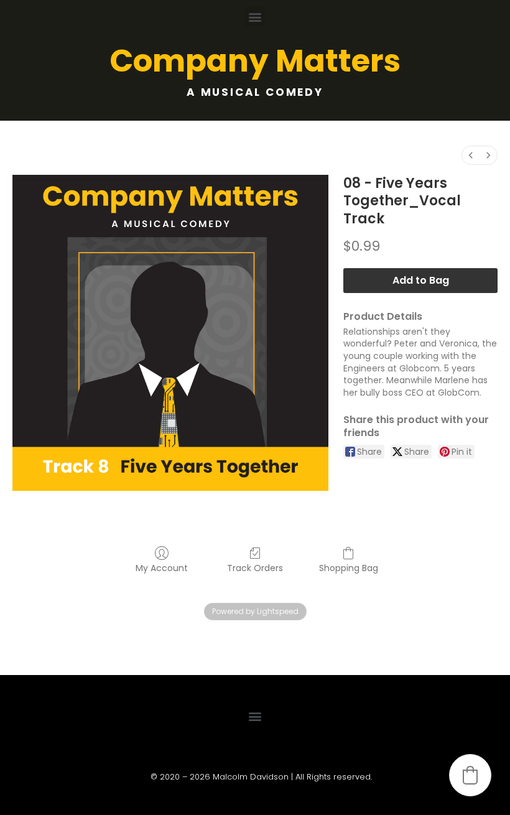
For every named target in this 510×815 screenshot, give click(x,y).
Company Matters (255, 61)
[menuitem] (471, 155)
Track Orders (255, 568)
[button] (255, 16)
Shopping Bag (348, 568)
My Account (162, 568)
